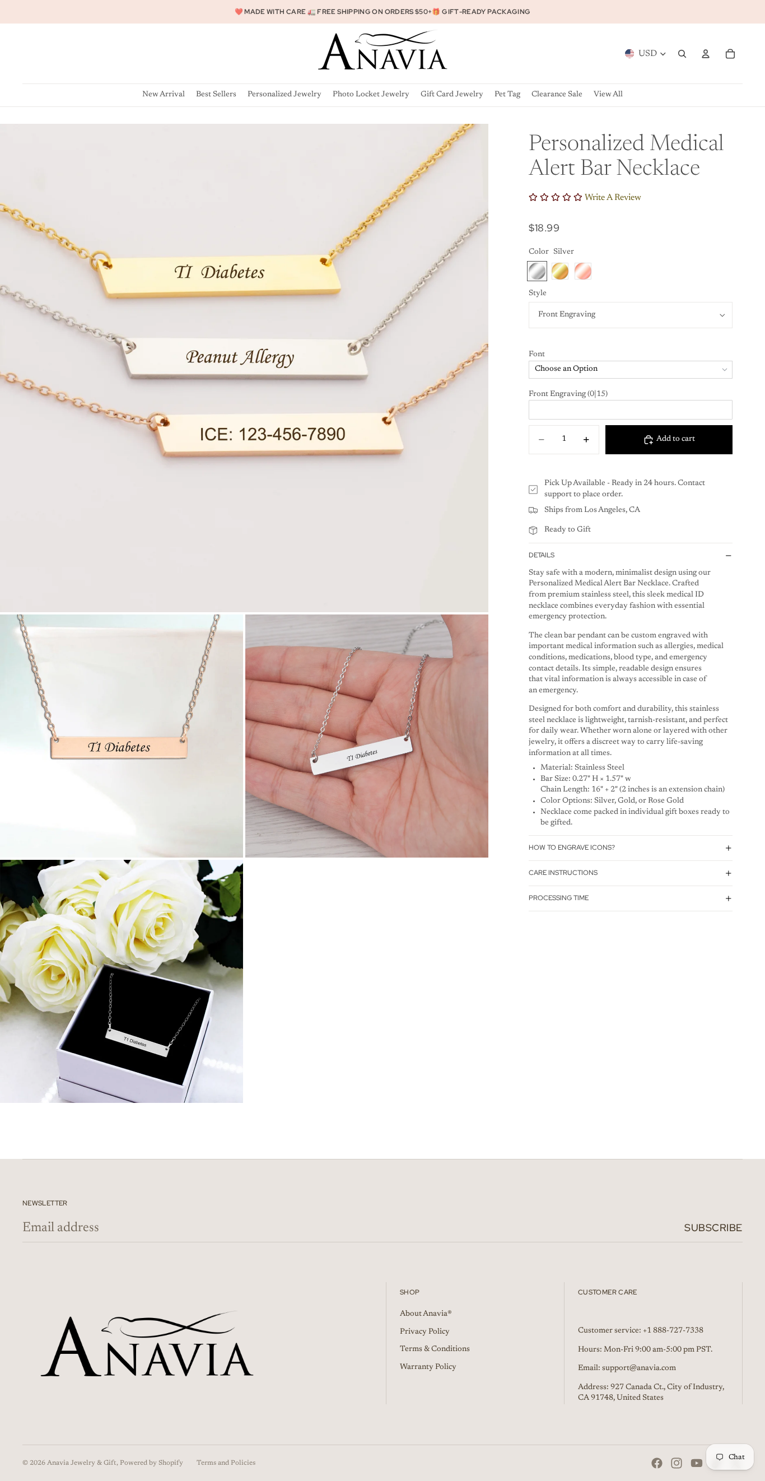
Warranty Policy (428, 1367)
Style (538, 293)
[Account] (705, 53)
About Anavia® (426, 1314)
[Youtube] (696, 1463)
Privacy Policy (425, 1332)
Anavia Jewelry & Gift (81, 1463)
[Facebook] (657, 1463)
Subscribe (713, 1227)
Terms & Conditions (435, 1349)
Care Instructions (563, 872)
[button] (631, 355)
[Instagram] (676, 1463)
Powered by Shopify (151, 1463)
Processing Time (559, 897)
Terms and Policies (226, 1463)
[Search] (682, 53)
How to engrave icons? (572, 847)
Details (541, 555)
